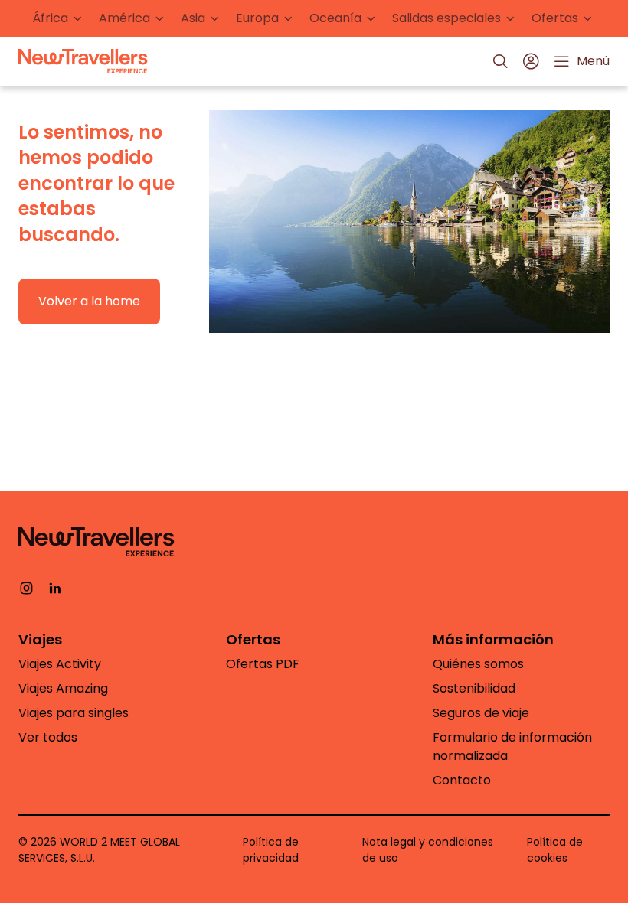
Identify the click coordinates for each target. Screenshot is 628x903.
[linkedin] (55, 587)
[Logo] (83, 61)
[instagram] (26, 587)
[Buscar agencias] (500, 61)
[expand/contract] (77, 18)
